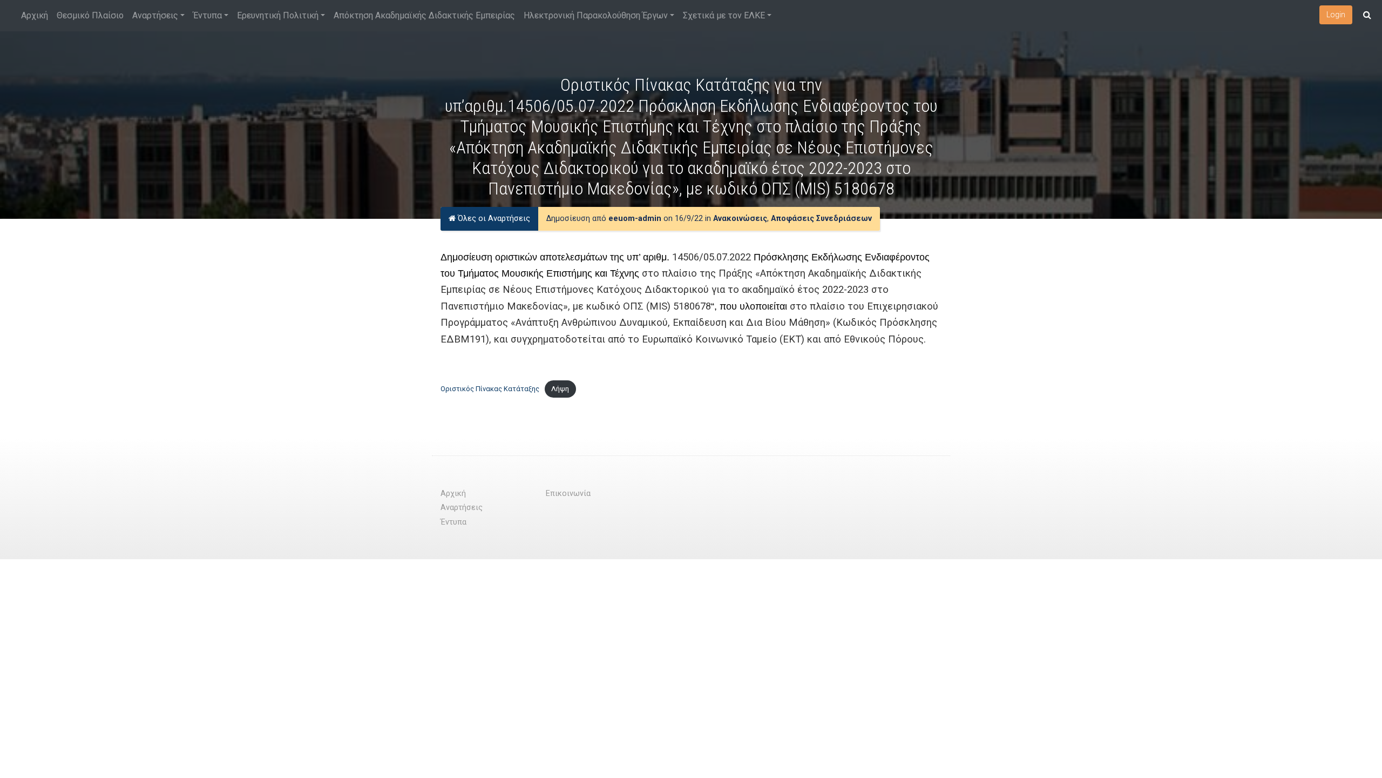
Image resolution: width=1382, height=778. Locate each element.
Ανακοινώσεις (740, 218)
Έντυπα (207, 15)
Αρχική (34, 15)
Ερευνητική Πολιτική (278, 15)
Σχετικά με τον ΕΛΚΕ (724, 15)
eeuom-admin (634, 218)
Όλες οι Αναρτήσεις (493, 218)
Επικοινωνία (568, 493)
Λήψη (560, 389)
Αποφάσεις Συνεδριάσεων (821, 218)
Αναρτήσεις (155, 15)
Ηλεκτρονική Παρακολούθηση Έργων (596, 15)
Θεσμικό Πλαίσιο (90, 15)
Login (1335, 14)
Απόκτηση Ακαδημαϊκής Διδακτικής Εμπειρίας (424, 15)
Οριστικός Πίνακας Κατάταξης (490, 389)
